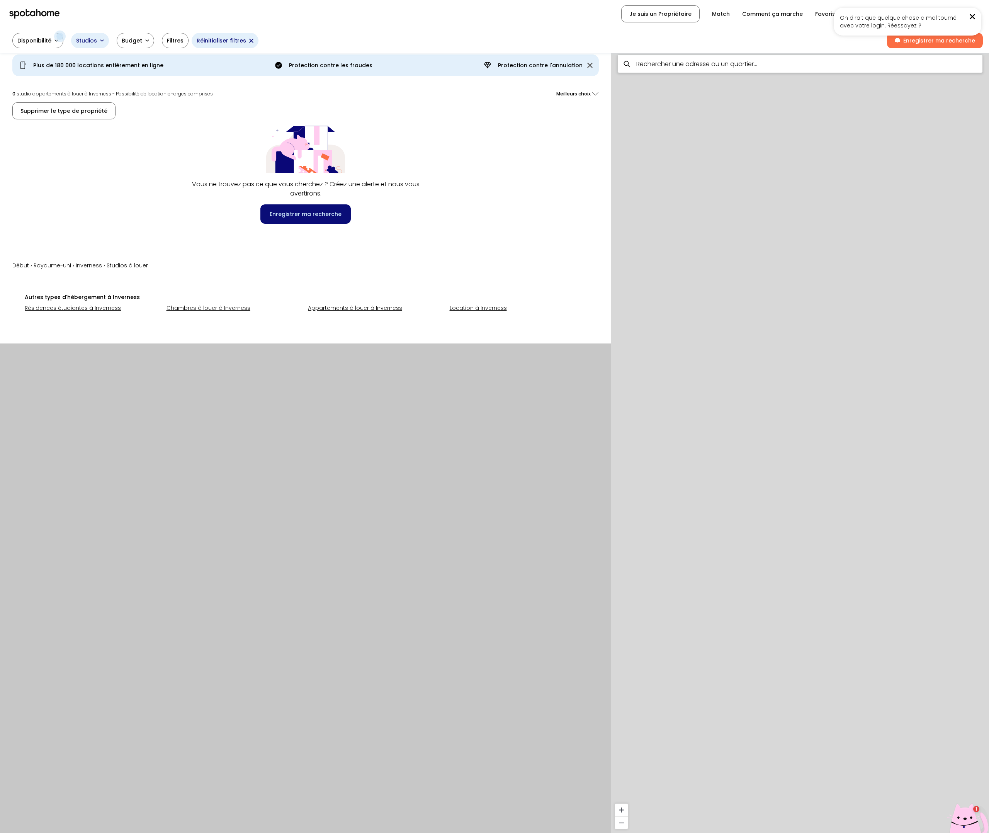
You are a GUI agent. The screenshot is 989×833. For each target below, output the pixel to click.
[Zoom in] (621, 810)
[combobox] (800, 63)
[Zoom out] (621, 822)
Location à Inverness (478, 308)
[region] (800, 440)
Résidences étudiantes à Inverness (73, 308)
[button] (37, 40)
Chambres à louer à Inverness (208, 308)
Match (721, 14)
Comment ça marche (772, 14)
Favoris (825, 14)
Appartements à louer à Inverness (355, 308)
